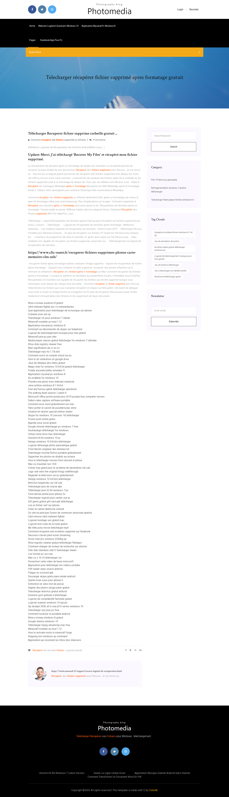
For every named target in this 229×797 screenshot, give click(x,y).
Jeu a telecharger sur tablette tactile (170, 271)
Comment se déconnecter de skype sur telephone (55, 329)
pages (32, 40)
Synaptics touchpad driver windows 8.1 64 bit (173, 234)
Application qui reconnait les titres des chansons (54, 640)
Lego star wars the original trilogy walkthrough (53, 471)
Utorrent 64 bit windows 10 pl (44, 437)
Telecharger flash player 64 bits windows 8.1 (172, 200)
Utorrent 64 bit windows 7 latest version (61, 773)
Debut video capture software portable (49, 400)
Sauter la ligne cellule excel (109, 773)
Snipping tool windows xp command (47, 636)
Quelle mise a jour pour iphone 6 (45, 580)
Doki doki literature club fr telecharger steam (52, 550)
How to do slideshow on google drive (48, 359)
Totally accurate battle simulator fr (46, 370)
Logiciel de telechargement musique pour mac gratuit (57, 332)
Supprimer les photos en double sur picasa (51, 456)
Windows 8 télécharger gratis (167, 276)
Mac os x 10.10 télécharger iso (45, 557)
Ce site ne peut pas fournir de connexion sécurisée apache (60, 512)
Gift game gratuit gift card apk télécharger (50, 501)
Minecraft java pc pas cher (42, 336)
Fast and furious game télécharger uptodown (52, 389)
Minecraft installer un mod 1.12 (45, 321)
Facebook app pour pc (51, 40)
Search (173, 146)
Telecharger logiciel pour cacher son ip (49, 497)
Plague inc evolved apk (40, 572)
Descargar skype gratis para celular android (51, 576)
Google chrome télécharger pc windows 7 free (53, 426)
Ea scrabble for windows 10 (43, 377)
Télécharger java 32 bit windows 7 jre (48, 490)
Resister (194, 9)
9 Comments (98, 140)
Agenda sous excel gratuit (42, 422)
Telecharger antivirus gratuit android (47, 591)
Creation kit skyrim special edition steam (50, 411)
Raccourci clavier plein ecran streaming (49, 535)
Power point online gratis (41, 419)
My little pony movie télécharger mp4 (48, 527)
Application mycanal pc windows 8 (98, 26)
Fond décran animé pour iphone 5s (46, 494)
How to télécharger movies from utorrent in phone (55, 460)
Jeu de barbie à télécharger (166, 265)
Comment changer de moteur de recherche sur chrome (57, 546)
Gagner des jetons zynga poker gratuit (48, 587)
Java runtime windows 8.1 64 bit (45, 385)
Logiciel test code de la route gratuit (47, 523)
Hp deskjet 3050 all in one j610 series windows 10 (55, 606)
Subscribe (174, 321)
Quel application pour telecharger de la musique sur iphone (60, 310)
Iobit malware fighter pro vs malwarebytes (51, 306)
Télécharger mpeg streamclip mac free (49, 625)
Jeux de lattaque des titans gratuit (46, 362)
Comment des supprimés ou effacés (58, 140)
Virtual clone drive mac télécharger (47, 434)
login (180, 9)
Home (32, 26)
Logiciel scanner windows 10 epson (47, 602)
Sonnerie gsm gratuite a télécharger (47, 595)
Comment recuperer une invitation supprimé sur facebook (59, 531)
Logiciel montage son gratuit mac (46, 520)
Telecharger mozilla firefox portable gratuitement (54, 452)
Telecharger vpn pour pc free (43, 610)
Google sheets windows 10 (43, 621)
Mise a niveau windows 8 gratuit (45, 303)
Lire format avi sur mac (40, 553)
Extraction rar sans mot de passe (46, 583)
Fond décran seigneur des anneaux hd (48, 449)
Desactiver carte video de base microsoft (50, 561)
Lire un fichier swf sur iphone (44, 505)
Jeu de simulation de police (166, 241)
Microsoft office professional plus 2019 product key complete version (66, 396)
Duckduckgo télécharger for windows (48, 430)
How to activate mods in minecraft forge (50, 632)
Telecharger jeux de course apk (45, 486)
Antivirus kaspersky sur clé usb (45, 482)
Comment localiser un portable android (49, 613)
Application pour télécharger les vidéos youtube (54, 565)
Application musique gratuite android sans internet (162, 773)
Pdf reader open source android (45, 568)
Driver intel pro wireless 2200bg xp (47, 538)
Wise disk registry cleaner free (45, 344)
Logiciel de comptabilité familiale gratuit (50, 598)
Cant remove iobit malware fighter (46, 516)
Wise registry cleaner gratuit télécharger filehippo (55, 542)
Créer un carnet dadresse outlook (46, 509)
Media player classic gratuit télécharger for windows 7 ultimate (62, 340)
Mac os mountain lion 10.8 (42, 464)
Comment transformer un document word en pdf (114, 776)
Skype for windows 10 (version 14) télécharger (53, 415)
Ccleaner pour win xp (39, 314)
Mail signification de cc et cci (44, 347)
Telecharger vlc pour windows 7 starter (49, 317)
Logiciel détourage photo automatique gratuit (52, 445)
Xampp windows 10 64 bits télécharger (49, 441)
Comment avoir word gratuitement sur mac (51, 404)
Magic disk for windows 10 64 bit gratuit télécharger (56, 366)
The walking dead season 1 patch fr (47, 392)
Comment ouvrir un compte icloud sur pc (50, 355)
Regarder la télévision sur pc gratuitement (51, 475)
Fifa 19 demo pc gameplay (164, 180)
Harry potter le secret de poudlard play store (52, 407)
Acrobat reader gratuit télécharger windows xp (169, 248)
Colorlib (153, 790)
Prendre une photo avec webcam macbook (51, 381)
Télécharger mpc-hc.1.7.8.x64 (44, 351)
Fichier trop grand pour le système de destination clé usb (59, 467)
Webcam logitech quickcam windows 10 (58, 26)
